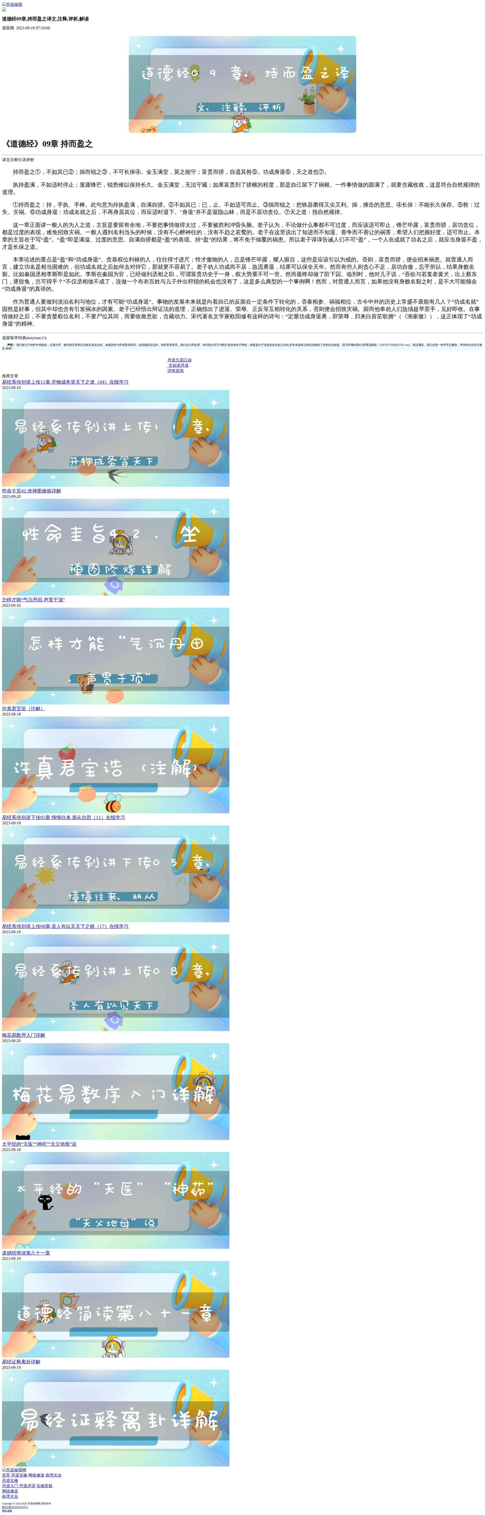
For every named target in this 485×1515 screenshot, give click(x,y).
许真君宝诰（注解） (23, 708)
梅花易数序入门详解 (23, 1035)
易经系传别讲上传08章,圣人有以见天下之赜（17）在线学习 (65, 926)
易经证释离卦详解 (21, 1361)
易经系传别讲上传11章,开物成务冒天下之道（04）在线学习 (65, 382)
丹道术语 (27, 1486)
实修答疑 (44, 1486)
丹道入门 (10, 1486)
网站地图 (7, 1510)
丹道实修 (19, 1475)
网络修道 (36, 1475)
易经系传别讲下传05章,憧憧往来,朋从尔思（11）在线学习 (63, 817)
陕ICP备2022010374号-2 (15, 1507)
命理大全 (53, 1475)
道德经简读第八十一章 (26, 1253)
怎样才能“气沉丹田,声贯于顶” (33, 599)
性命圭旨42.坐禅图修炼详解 (31, 491)
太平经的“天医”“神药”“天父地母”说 (39, 1144)
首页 (6, 1475)
